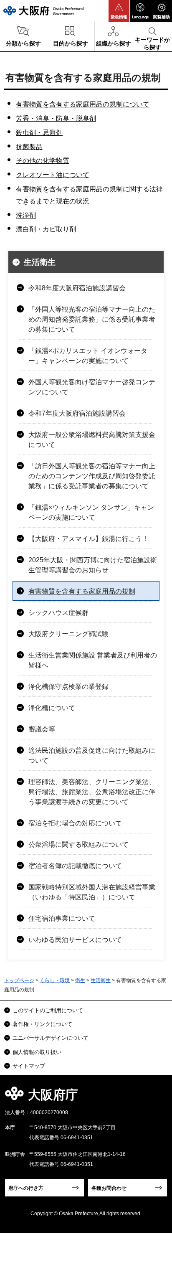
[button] (119, 11)
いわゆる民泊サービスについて (75, 939)
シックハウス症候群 (58, 612)
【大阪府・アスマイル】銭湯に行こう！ (88, 538)
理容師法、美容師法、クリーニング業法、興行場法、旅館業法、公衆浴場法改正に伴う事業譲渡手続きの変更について (91, 791)
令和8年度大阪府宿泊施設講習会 (77, 288)
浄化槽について (51, 707)
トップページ (19, 980)
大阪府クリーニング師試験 (68, 633)
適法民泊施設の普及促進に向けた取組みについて (91, 755)
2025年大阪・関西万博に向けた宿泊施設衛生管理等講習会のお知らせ (92, 565)
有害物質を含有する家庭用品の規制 (81, 591)
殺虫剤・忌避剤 (39, 132)
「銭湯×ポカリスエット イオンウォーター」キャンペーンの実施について (87, 355)
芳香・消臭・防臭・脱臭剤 (56, 118)
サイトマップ (29, 1066)
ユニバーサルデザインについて (51, 1038)
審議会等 (41, 729)
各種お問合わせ (108, 1188)
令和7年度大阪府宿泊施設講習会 (77, 413)
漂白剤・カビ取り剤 (46, 229)
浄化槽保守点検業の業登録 (68, 686)
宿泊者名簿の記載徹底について (75, 865)
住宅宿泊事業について (61, 918)
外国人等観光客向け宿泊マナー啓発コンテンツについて (91, 387)
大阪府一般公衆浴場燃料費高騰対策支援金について (91, 439)
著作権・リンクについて (42, 1024)
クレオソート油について (52, 174)
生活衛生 (40, 262)
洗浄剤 (26, 215)
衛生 (80, 980)
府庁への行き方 (25, 1188)
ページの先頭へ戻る (156, 1097)
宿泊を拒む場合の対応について (75, 823)
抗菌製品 (29, 146)
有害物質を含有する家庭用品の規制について (82, 104)
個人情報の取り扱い (37, 1052)
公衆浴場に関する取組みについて (78, 844)
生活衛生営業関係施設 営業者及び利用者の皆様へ (92, 660)
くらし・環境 (55, 980)
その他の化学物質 (42, 160)
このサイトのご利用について (48, 1010)
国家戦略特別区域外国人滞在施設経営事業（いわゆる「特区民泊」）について (91, 892)
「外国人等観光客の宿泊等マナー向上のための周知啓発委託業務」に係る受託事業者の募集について (91, 319)
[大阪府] (43, 10)
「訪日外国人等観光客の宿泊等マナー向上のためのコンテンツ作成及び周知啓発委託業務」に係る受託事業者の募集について (91, 476)
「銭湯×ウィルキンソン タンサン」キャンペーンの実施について (91, 512)
